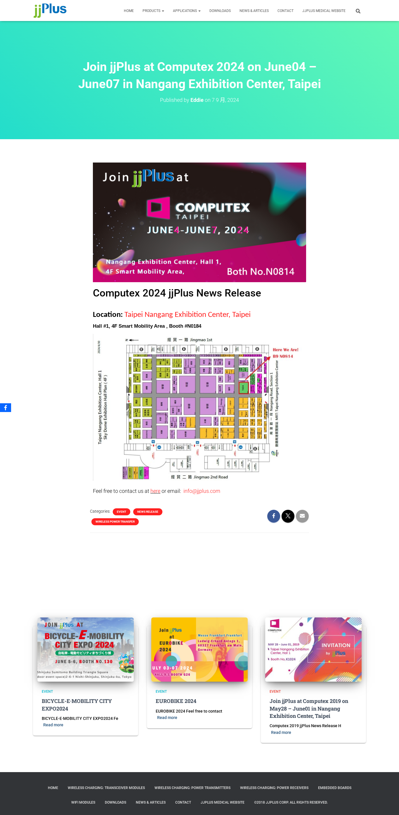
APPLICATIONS (185, 11)
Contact (183, 802)
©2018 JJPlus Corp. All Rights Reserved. (291, 802)
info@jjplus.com (201, 491)
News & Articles (254, 11)
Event (121, 511)
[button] (162, 11)
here (155, 491)
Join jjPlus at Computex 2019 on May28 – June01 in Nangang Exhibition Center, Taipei (309, 708)
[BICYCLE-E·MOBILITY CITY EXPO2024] (85, 649)
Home (53, 788)
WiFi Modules (83, 802)
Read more (53, 724)
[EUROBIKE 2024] (199, 649)
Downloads (220, 11)
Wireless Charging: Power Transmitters (192, 788)
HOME (129, 11)
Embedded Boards (334, 788)
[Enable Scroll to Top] (387, 803)
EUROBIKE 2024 (176, 700)
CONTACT (285, 11)
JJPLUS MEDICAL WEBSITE (324, 11)
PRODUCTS (152, 11)
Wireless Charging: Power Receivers (274, 788)
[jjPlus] (50, 10)
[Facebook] (5, 407)
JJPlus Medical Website (222, 802)
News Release (147, 511)
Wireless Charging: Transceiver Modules (106, 788)
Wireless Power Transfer (115, 521)
